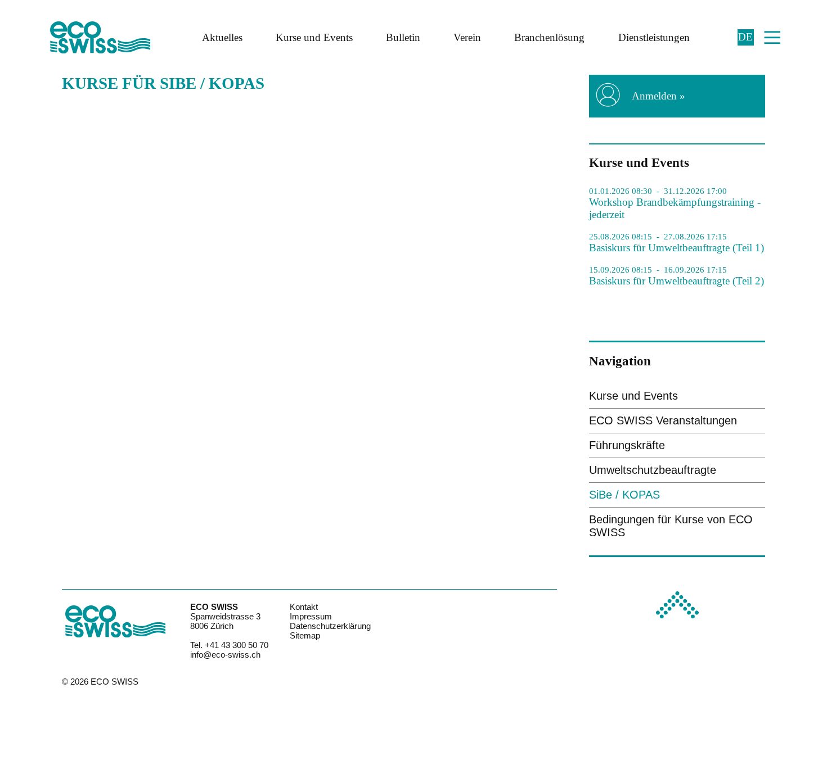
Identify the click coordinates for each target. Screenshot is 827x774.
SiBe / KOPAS (624, 494)
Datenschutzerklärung (330, 626)
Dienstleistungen (654, 37)
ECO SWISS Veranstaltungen (663, 420)
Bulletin (403, 37)
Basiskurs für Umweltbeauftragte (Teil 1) (676, 248)
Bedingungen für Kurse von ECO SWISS (671, 525)
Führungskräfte (627, 445)
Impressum (311, 616)
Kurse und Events (314, 37)
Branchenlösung (549, 37)
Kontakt (304, 607)
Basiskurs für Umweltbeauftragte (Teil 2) (676, 281)
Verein (467, 37)
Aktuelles (222, 37)
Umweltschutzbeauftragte (652, 470)
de (745, 37)
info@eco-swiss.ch (225, 654)
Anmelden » (658, 96)
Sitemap (305, 635)
